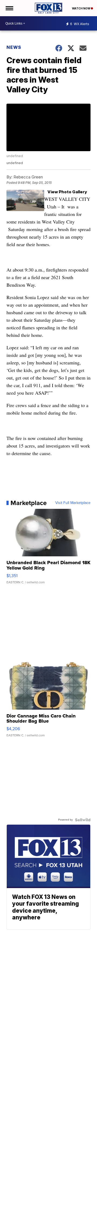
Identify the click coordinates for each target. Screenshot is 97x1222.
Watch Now (81, 8)
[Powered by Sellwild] (83, 820)
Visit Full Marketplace (73, 503)
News (13, 47)
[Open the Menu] (9, 8)
